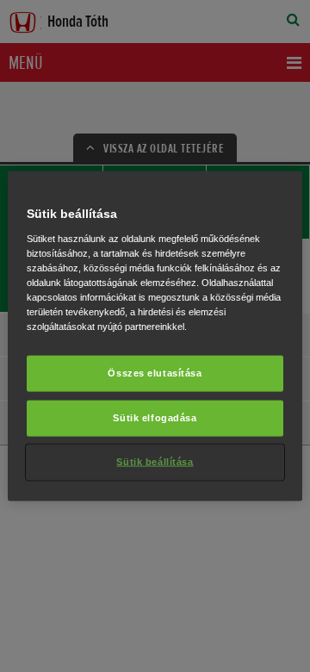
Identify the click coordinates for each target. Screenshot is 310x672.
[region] (155, 336)
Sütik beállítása (154, 461)
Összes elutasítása (155, 373)
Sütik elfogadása (154, 418)
